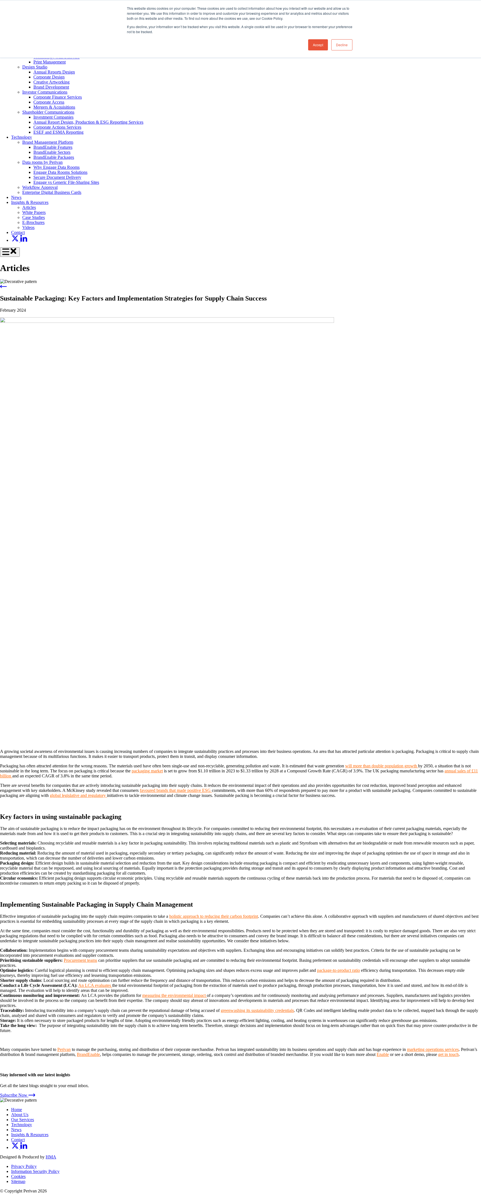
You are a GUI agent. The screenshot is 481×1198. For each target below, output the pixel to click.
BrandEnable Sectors (51, 152)
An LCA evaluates (95, 985)
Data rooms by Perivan (42, 162)
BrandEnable (88, 1054)
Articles (29, 207)
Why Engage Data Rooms (56, 167)
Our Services (22, 1119)
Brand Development (51, 87)
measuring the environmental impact (174, 995)
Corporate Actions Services (57, 127)
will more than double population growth (381, 765)
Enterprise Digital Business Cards (51, 192)
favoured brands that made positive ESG (176, 790)
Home (16, 1109)
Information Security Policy (35, 1171)
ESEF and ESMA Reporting (58, 132)
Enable (383, 1054)
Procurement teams (80, 960)
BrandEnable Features (52, 147)
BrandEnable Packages (53, 157)
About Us (19, 1114)
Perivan (64, 1049)
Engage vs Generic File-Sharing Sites (66, 182)
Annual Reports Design (54, 72)
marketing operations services (433, 1049)
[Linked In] (23, 240)
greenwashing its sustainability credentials (257, 1010)
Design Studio (34, 67)
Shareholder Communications (48, 112)
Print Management (49, 62)
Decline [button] (342, 44)
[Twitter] (15, 240)
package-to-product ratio (338, 970)
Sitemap (18, 1181)
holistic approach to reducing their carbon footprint (213, 916)
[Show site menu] (10, 252)
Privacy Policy (24, 1166)
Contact (18, 232)
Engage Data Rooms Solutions (60, 172)
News (16, 197)
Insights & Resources (29, 202)
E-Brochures (33, 222)
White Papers (34, 212)
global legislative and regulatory (78, 795)
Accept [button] (318, 44)
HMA (51, 1157)
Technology (21, 137)
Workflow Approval (40, 187)
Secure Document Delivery (57, 177)
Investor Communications (44, 92)
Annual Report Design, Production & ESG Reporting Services (88, 122)
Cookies (18, 1176)
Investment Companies (53, 117)
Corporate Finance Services (57, 97)
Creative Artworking (51, 82)
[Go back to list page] (3, 286)
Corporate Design (49, 77)
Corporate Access (48, 102)
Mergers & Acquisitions (54, 107)
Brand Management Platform (47, 142)
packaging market (147, 770)
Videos (28, 227)
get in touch (448, 1054)
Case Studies (33, 217)
